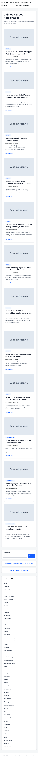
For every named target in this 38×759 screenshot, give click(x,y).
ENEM (5, 666)
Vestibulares (7, 746)
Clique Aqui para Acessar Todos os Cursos (19, 563)
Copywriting (7, 618)
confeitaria (7, 615)
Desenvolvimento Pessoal (11, 641)
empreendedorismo (9, 663)
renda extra (7, 724)
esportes (6, 670)
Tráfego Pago (8, 740)
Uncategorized (10, 437)
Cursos (8, 48)
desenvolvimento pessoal (11, 637)
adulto (6, 583)
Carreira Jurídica (9, 596)
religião (6, 721)
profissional (7, 714)
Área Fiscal (7, 589)
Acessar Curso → (9, 67)
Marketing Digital (9, 705)
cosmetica (7, 621)
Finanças (6, 673)
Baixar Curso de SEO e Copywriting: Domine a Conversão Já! (18, 313)
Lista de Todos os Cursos (19, 570)
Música (6, 708)
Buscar (31, 555)
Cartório (6, 602)
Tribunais (6, 743)
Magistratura (7, 698)
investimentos (8, 689)
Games (6, 679)
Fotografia (7, 676)
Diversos (6, 647)
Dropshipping (8, 650)
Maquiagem (7, 702)
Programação (8, 718)
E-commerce (7, 653)
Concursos (7, 612)
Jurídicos (6, 692)
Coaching (6, 609)
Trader (5, 737)
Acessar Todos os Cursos (23, 2)
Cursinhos (7, 628)
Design (6, 644)
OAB (5, 711)
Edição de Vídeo (8, 660)
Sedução (6, 730)
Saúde (5, 727)
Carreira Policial (8, 599)
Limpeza (6, 695)
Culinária (6, 625)
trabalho (6, 734)
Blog (5, 593)
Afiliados (6, 586)
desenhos (7, 634)
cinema (6, 605)
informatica (7, 686)
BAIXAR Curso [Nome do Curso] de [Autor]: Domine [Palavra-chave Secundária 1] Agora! (18, 227)
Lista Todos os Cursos (22, 5)
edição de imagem (9, 657)
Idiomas (6, 682)
